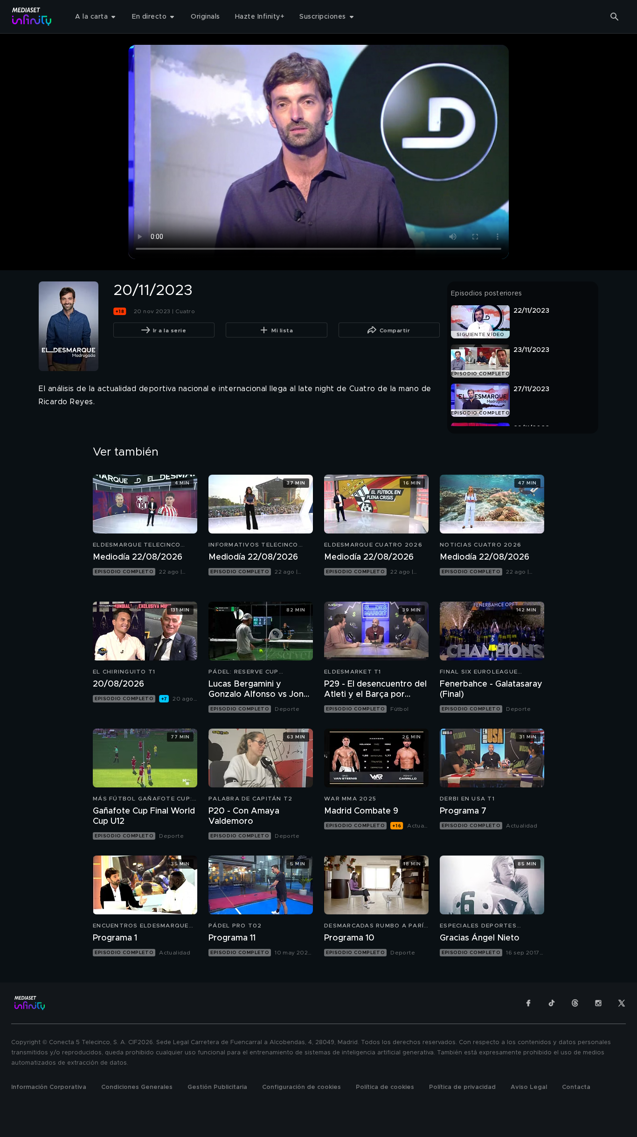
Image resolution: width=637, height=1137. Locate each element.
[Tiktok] (551, 1003)
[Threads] (575, 1003)
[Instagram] (598, 1003)
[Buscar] (614, 16)
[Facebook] (528, 1003)
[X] (621, 1003)
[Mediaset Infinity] (32, 16)
